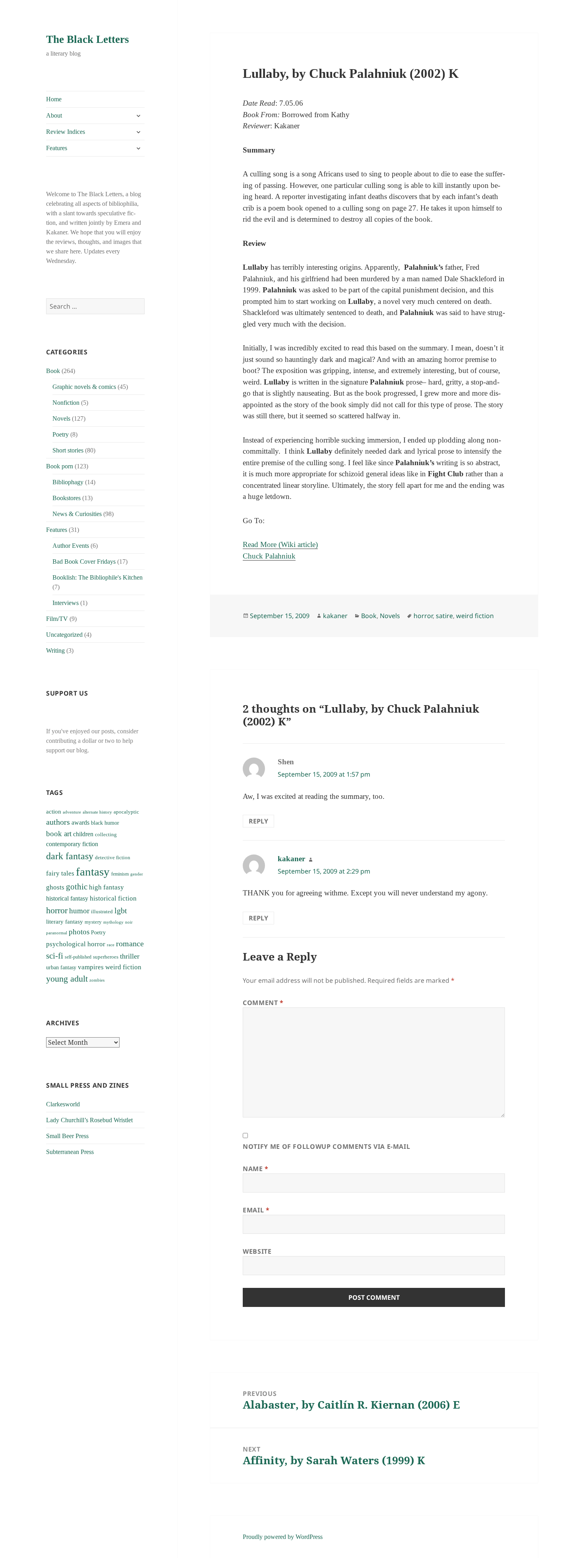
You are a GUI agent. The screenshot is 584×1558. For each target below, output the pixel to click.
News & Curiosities (77, 513)
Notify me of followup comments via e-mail (326, 1146)
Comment (263, 1002)
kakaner (335, 615)
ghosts (55, 887)
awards (80, 822)
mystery (93, 922)
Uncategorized (64, 634)
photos (79, 932)
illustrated (102, 911)
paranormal (56, 933)
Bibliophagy (67, 482)
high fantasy (106, 887)
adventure (72, 812)
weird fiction (123, 967)
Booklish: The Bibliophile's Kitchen (97, 577)
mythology (113, 922)
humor (79, 911)
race (110, 945)
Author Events (70, 545)
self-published (78, 957)
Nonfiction (65, 402)
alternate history (97, 812)
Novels (61, 418)
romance (130, 943)
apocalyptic (126, 812)
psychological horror (75, 944)
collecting (106, 834)
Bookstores (66, 498)
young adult (67, 979)
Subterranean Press (70, 1151)
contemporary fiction (72, 844)
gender (136, 874)
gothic (76, 886)
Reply (258, 821)
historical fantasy (67, 898)
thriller (129, 956)
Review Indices (65, 131)
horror (57, 910)
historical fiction (113, 898)
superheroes (105, 957)
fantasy (93, 871)
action (53, 811)
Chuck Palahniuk (269, 556)
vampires (91, 967)
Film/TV (57, 618)
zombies (96, 980)
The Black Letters (87, 39)
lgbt (120, 910)
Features (56, 148)
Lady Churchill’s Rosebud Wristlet (89, 1120)
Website (257, 1251)
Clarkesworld (63, 1104)
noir (129, 922)
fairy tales (60, 873)
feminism (120, 874)
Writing (55, 650)
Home (54, 99)
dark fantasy (69, 856)
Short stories (67, 450)
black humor (105, 823)
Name (256, 1168)
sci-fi (54, 956)
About (54, 115)
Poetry (60, 434)
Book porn (59, 466)
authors (58, 822)
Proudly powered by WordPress (283, 1536)
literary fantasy (64, 921)
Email (256, 1210)
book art (59, 833)
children (83, 834)
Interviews (65, 602)
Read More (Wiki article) (280, 544)
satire (444, 615)
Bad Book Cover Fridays (84, 561)
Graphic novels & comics (84, 386)
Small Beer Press (67, 1136)
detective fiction (112, 857)
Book (53, 370)
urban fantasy (61, 967)
